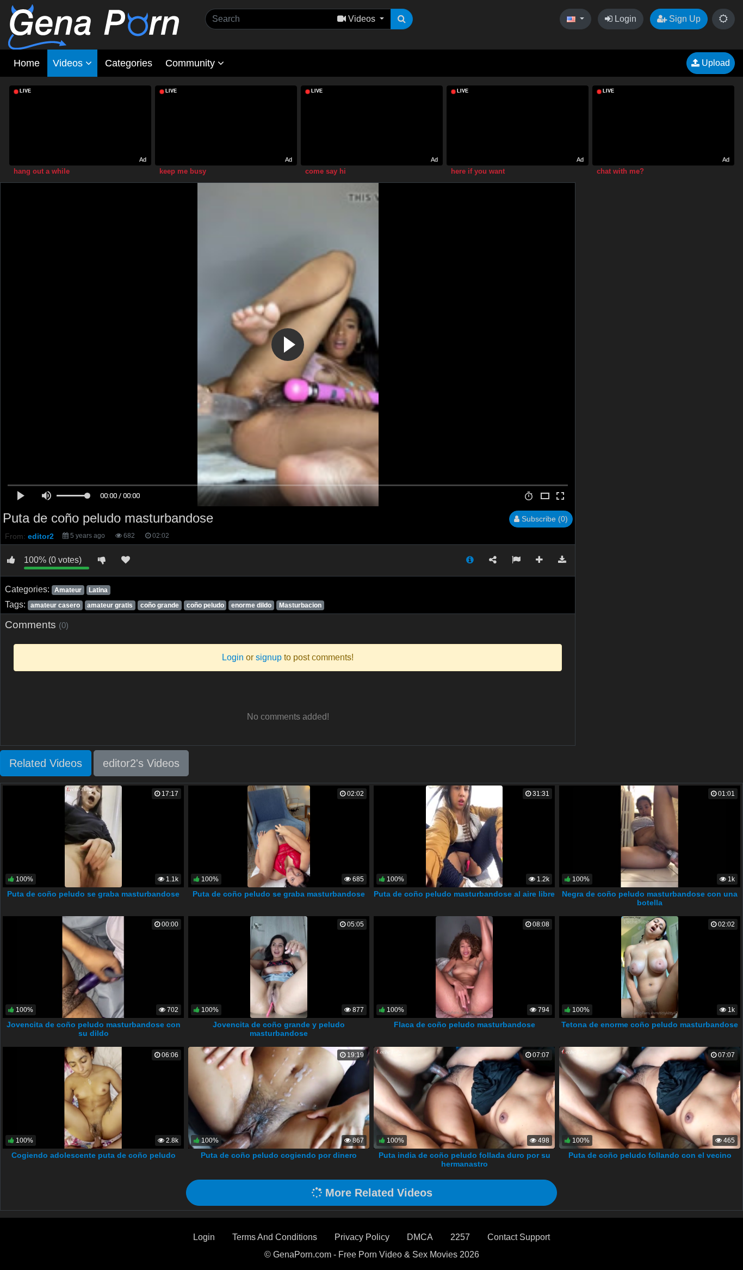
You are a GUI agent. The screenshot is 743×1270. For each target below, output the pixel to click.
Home (27, 63)
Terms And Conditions (274, 1237)
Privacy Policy (362, 1237)
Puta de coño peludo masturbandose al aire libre (464, 893)
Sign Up (684, 18)
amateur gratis (110, 605)
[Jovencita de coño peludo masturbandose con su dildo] (93, 966)
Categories (128, 63)
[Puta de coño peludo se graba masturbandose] (93, 835)
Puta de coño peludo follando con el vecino (650, 1155)
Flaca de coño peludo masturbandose (464, 1024)
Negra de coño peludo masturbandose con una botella (650, 898)
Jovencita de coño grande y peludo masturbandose (279, 1029)
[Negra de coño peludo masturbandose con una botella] (649, 835)
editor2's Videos (141, 763)
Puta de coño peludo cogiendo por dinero (279, 1155)
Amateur (68, 590)
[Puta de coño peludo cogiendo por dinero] (278, 1096)
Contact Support (518, 1237)
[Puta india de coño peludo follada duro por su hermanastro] (464, 1096)
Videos (69, 63)
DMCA (420, 1237)
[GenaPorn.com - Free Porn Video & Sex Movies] (93, 26)
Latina (98, 590)
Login (624, 18)
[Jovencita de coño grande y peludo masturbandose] (278, 966)
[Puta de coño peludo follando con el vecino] (649, 1096)
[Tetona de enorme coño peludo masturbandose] (649, 966)
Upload (714, 63)
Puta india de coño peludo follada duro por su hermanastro (464, 1159)
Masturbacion (300, 605)
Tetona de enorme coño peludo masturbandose (649, 1024)
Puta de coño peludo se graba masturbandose (93, 893)
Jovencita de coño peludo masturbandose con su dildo (94, 1029)
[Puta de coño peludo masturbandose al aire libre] (464, 835)
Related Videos (45, 763)
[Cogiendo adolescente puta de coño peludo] (93, 1096)
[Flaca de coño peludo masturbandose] (464, 966)
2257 (460, 1237)
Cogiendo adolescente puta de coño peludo (93, 1155)
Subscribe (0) (543, 518)
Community (191, 63)
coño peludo (205, 605)
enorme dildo (251, 605)
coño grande (159, 605)
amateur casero (55, 605)
